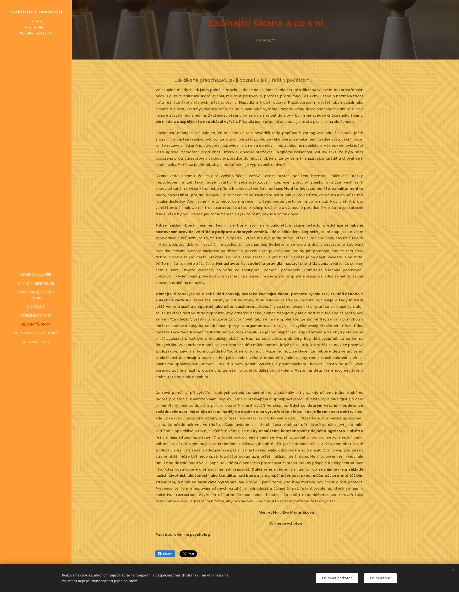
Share (167, 554)
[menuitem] (35, 274)
